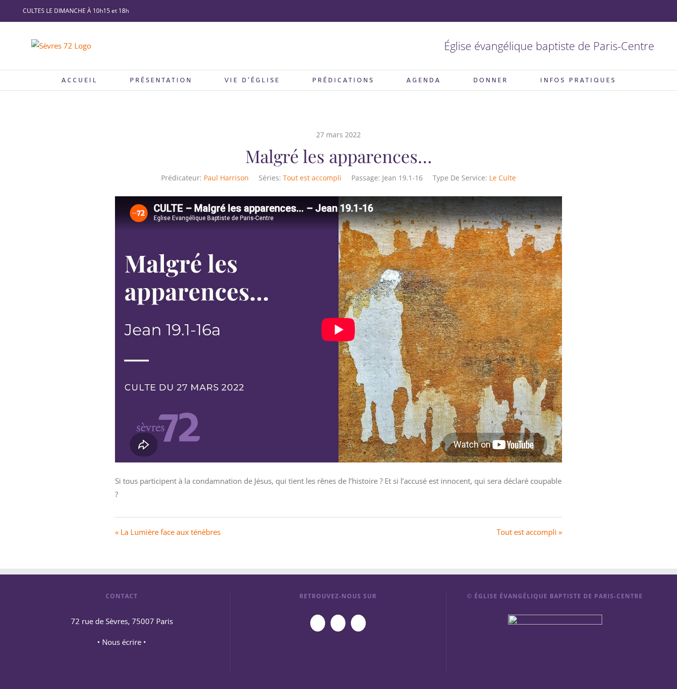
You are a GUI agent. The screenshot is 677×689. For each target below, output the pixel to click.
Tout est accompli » (529, 532)
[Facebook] (338, 623)
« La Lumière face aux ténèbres (168, 532)
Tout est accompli (312, 177)
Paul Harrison (226, 177)
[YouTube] (317, 623)
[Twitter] (358, 623)
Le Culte (502, 177)
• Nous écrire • (121, 642)
